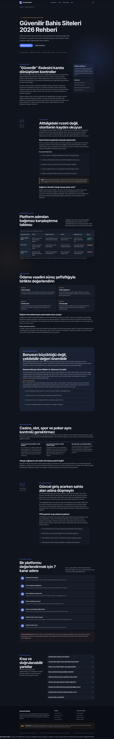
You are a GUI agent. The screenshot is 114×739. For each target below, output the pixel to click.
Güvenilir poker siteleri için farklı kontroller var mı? (62, 692)
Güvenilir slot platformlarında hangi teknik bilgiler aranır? (64, 687)
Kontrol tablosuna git (26, 45)
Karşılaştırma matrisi (58, 715)
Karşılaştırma (53, 2)
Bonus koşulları (66, 2)
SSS (72, 2)
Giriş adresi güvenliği (78, 89)
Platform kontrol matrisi (79, 85)
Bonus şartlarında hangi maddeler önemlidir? (61, 672)
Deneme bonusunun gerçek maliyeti (82, 87)
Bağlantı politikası (80, 719)
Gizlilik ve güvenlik (80, 717)
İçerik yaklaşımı (80, 715)
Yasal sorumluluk (80, 713)
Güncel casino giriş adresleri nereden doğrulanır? (62, 682)
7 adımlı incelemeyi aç (40, 45)
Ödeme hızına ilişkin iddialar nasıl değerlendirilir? (62, 666)
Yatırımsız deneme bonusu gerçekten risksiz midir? (62, 677)
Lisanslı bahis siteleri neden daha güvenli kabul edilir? (63, 661)
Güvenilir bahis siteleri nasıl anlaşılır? (58, 656)
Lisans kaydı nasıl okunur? (79, 82)
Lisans (59, 2)
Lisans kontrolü (57, 713)
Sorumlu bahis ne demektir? (56, 697)
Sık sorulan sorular (58, 719)
